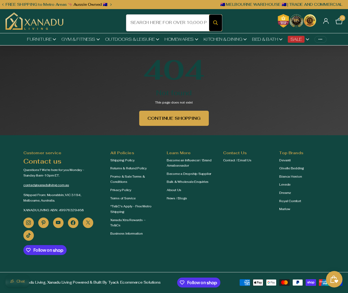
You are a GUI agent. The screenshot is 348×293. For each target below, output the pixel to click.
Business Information (126, 233)
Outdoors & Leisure (130, 39)
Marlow (284, 209)
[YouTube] (58, 223)
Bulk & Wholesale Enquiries (188, 182)
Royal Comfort (290, 201)
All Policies (122, 152)
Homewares (179, 39)
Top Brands (291, 152)
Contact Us (235, 152)
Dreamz (285, 193)
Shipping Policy (122, 160)
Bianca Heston (290, 176)
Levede (285, 184)
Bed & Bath (265, 39)
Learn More (179, 152)
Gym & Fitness (78, 39)
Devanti (285, 160)
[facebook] (73, 223)
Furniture (39, 39)
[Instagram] (28, 223)
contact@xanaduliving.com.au (46, 185)
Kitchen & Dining (223, 39)
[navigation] (3, 4)
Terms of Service (123, 198)
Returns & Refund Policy (128, 168)
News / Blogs (177, 198)
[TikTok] (28, 235)
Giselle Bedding (291, 168)
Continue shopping (173, 118)
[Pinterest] (43, 223)
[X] (88, 223)
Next (110, 4)
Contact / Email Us (237, 160)
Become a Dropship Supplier (189, 174)
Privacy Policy (120, 190)
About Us (174, 190)
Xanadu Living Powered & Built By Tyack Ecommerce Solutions (103, 282)
